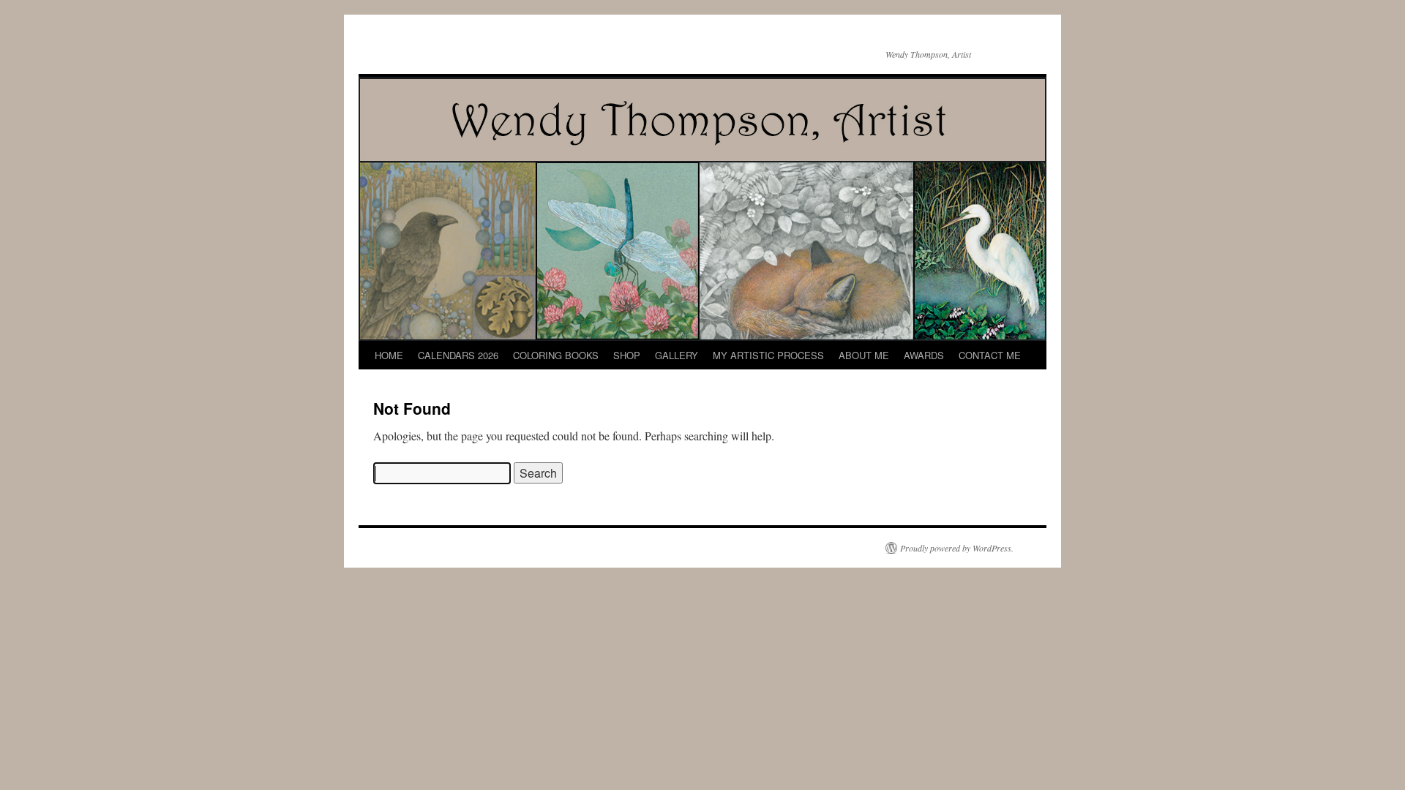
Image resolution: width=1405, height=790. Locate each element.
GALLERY (676, 355)
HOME (389, 355)
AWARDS (924, 355)
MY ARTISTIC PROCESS (768, 355)
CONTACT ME (990, 355)
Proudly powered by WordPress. (957, 548)
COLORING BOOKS (556, 355)
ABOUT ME (864, 355)
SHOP (626, 355)
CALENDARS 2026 (458, 355)
